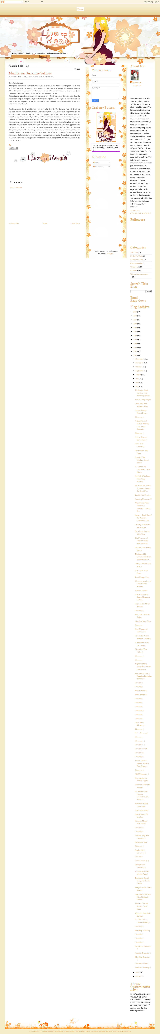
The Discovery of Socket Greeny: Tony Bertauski (141, 541)
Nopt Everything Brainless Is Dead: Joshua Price (143, 666)
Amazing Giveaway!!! (143, 499)
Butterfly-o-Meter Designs (72, 1031)
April (138, 972)
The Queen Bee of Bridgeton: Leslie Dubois (142, 881)
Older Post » (75, 223)
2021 (135, 319)
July (137, 378)
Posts (97, 162)
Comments (99, 167)
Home (80, 9)
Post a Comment (16, 187)
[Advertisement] (27, 204)
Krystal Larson (138, 84)
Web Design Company (112, 1031)
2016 (135, 335)
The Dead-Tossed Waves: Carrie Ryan (141, 906)
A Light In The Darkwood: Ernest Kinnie (142, 469)
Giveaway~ (139, 831)
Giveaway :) (139, 417)
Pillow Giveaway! (141, 733)
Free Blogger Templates (98, 1031)
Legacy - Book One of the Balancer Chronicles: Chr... (143, 518)
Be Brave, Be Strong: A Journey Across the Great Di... (143, 488)
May (137, 386)
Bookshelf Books (136, 259)
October (139, 367)
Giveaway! (139, 934)
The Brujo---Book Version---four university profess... (143, 393)
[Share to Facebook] (17, 148)
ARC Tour (134, 252)
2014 (135, 343)
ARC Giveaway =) (142, 774)
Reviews (133, 270)
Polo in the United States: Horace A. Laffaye (142, 597)
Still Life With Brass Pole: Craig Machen (142, 479)
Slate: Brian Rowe (141, 810)
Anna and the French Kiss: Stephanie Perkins (142, 897)
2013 (135, 347)
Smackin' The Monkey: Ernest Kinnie (142, 460)
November (140, 363)
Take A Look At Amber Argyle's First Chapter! (142, 763)
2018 (135, 327)
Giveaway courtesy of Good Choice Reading (143, 584)
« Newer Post (14, 223)
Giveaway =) (140, 744)
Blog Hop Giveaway (142, 930)
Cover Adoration (136, 263)
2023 (135, 312)
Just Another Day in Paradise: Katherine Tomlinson (143, 676)
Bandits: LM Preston (142, 495)
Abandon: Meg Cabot (143, 621)
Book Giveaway (141, 690)
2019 (135, 323)
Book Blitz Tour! (141, 842)
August (138, 374)
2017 (135, 331)
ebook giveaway (141, 694)
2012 (135, 351)
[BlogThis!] (12, 148)
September (140, 371)
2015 (135, 339)
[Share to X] (14, 148)
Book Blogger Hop (142, 577)
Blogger (110, 253)
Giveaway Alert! (141, 748)
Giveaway (134, 267)
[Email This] (10, 148)
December (140, 359)
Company (126, 1031)
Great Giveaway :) (142, 860)
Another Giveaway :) (143, 953)
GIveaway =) (140, 741)
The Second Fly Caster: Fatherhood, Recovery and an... (143, 557)
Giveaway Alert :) (141, 963)
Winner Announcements (139, 274)
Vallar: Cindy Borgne (143, 399)
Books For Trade (136, 256)
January (139, 976)
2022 (135, 315)
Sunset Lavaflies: (141, 590)
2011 (135, 355)
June (137, 382)
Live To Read (47, 47)
